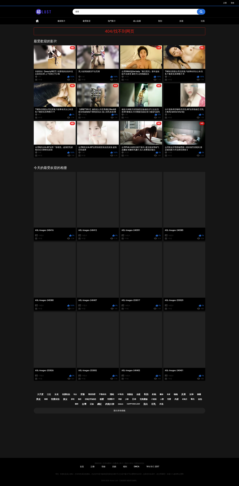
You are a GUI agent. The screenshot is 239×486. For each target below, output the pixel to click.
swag (120, 404)
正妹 (92, 404)
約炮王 (184, 399)
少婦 (126, 399)
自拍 (200, 399)
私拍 (146, 394)
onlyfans (90, 399)
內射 (177, 399)
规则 (125, 466)
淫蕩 (82, 394)
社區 (203, 21)
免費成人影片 (118, 463)
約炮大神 (109, 404)
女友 (56, 394)
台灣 (84, 404)
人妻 (162, 399)
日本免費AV (107, 463)
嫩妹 (161, 394)
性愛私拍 (66, 394)
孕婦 (120, 399)
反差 (183, 394)
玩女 (75, 394)
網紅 (99, 404)
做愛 (102, 399)
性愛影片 (111, 399)
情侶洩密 (91, 394)
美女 (65, 399)
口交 (49, 394)
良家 (168, 394)
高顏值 (130, 394)
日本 (134, 399)
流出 (145, 404)
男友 (38, 399)
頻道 (181, 21)
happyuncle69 (133, 404)
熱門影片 (112, 21)
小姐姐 (154, 399)
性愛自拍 (55, 399)
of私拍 (121, 394)
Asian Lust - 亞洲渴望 (118, 481)
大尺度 (40, 394)
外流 (161, 404)
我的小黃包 (129, 463)
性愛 (169, 399)
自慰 (138, 394)
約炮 (154, 394)
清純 (112, 394)
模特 (76, 404)
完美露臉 (144, 399)
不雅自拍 (102, 394)
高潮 (46, 399)
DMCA (136, 466)
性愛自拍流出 (139, 463)
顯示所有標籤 (119, 410)
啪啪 (176, 394)
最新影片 (61, 21)
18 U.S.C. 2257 (152, 466)
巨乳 (153, 404)
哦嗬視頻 (98, 463)
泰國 (199, 394)
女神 (191, 394)
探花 (72, 399)
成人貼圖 (137, 21)
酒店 (79, 399)
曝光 (192, 399)
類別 (160, 21)
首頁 (37, 21)
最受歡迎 (86, 21)
